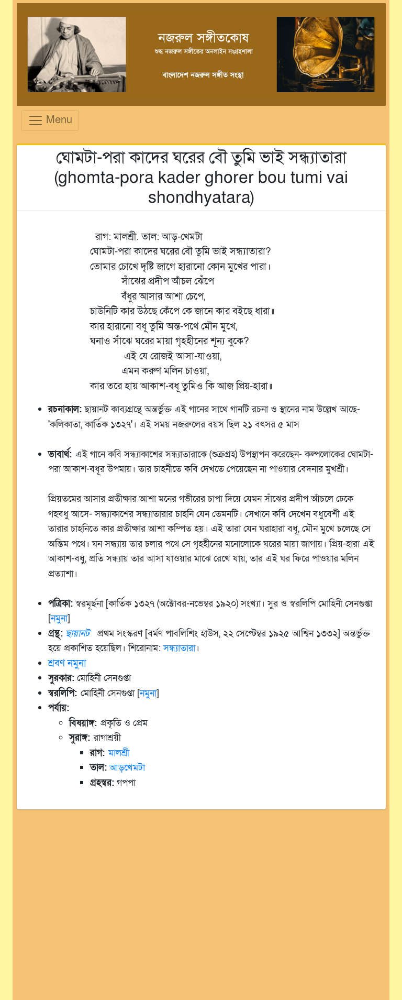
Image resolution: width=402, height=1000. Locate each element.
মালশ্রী (118, 753)
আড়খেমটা (127, 768)
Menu (57, 119)
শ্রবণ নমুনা (67, 663)
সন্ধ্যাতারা (179, 648)
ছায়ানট (77, 634)
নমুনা (59, 618)
